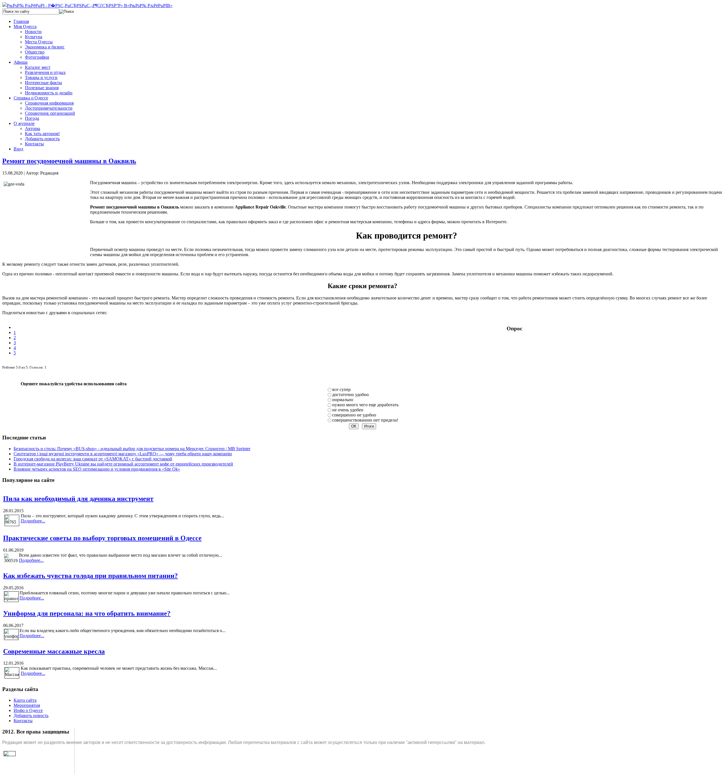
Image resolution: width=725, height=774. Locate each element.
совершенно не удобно (354, 414)
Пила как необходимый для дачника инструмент (78, 498)
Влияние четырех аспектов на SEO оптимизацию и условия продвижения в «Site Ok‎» (97, 469)
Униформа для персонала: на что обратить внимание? (86, 613)
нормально (342, 399)
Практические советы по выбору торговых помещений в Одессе (102, 538)
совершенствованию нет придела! (365, 420)
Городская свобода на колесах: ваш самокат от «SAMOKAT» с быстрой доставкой (93, 458)
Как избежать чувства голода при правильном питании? (90, 575)
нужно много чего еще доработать (365, 404)
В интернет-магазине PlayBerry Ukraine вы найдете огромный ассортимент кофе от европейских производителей (123, 464)
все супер (341, 389)
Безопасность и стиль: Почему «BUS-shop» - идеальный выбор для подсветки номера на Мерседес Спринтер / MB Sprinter (132, 448)
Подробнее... (33, 520)
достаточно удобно (350, 394)
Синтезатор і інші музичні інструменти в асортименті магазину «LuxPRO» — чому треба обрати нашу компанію (123, 453)
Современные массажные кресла (54, 651)
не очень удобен (347, 409)
